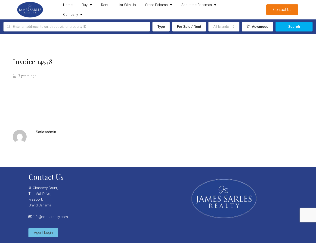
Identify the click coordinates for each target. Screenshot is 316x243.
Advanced (259, 27)
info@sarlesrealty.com (50, 217)
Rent (104, 5)
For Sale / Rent (189, 27)
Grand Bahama (156, 5)
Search (294, 27)
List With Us (127, 5)
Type (161, 27)
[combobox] (223, 26)
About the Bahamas (196, 5)
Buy (84, 5)
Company (70, 14)
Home (68, 5)
